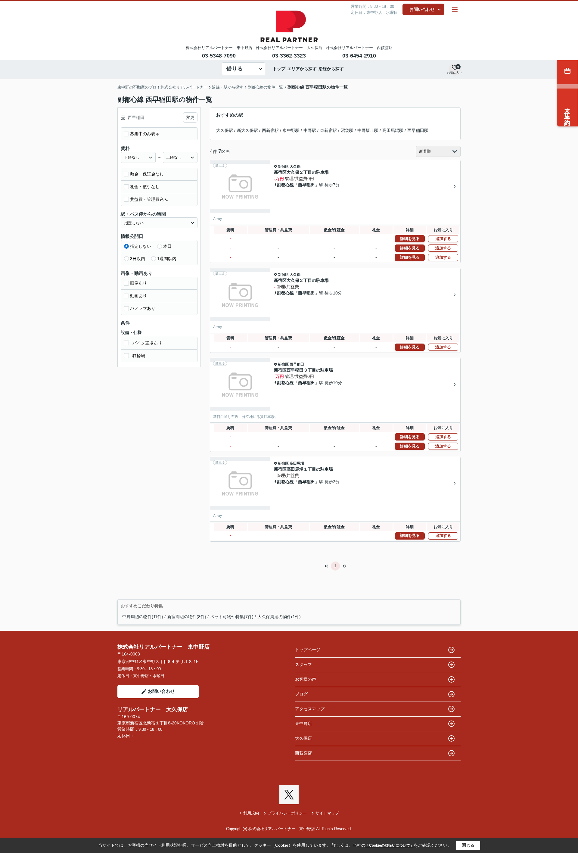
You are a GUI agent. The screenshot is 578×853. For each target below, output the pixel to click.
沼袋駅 (347, 130)
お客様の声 (305, 679)
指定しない (140, 246)
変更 (190, 117)
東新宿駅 (328, 130)
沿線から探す (331, 68)
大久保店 (303, 738)
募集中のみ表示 (145, 133)
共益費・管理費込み (149, 199)
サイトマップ (327, 813)
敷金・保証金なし (147, 174)
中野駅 (309, 130)
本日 (167, 246)
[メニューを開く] (455, 9)
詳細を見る (410, 238)
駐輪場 (138, 355)
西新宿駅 (270, 130)
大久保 (295, 166)
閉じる (468, 845)
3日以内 (137, 258)
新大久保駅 (247, 130)
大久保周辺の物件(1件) (279, 616)
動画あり (138, 295)
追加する (443, 238)
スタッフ (303, 664)
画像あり (138, 283)
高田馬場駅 (392, 130)
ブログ (301, 694)
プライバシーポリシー (287, 813)
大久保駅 (224, 130)
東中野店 (303, 723)
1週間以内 (166, 258)
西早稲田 (306, 184)
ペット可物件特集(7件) (231, 616)
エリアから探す (302, 68)
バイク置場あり (147, 343)
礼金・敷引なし (145, 186)
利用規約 (251, 813)
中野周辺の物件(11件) (142, 616)
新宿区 (283, 166)
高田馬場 (297, 463)
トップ (279, 68)
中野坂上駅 (367, 130)
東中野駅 (291, 130)
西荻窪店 (303, 753)
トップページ (307, 649)
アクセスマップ (310, 708)
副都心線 (285, 184)
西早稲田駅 (417, 130)
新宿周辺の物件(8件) (186, 616)
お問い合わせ (422, 9)
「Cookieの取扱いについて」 (389, 845)
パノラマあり (142, 308)
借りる (234, 69)
